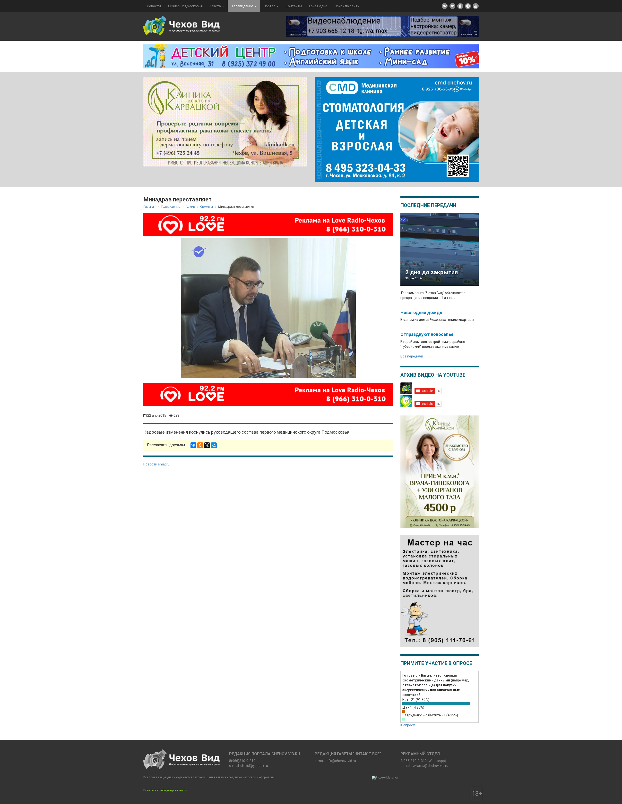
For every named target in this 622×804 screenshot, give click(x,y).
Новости (154, 6)
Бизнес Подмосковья (185, 6)
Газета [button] (216, 6)
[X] (207, 445)
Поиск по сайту (347, 6)
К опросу (407, 725)
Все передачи (411, 356)
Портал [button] (270, 6)
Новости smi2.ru (156, 464)
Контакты (294, 6)
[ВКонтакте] (193, 445)
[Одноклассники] (200, 445)
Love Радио (318, 6)
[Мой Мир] (214, 445)
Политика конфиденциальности (165, 790)
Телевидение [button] (242, 6)
